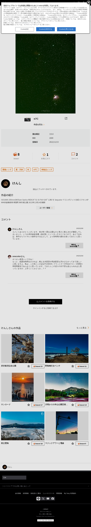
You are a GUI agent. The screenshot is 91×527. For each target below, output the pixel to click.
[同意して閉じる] (88, 2)
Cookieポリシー (26, 23)
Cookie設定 (25, 29)
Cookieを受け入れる (66, 29)
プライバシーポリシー (32, 24)
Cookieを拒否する (45, 29)
